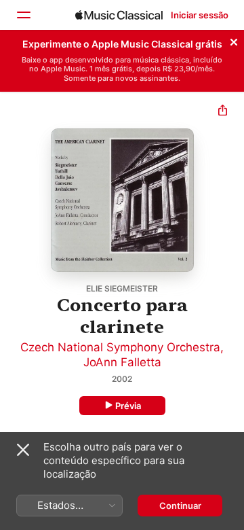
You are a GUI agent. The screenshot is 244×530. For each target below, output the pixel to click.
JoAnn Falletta (122, 362)
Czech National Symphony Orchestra (120, 347)
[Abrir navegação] (23, 15)
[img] (119, 15)
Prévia (128, 405)
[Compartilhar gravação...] (222, 111)
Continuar (180, 505)
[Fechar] (234, 40)
